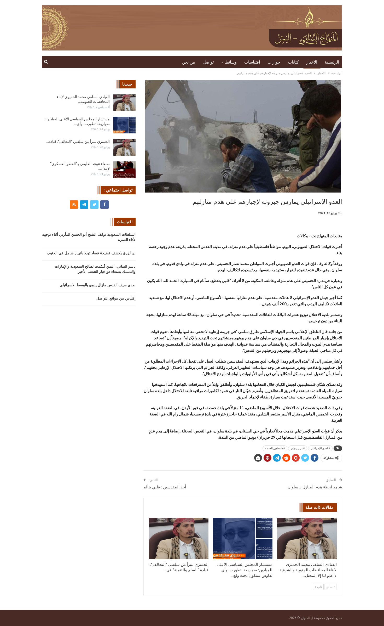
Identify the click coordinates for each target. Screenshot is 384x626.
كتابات (293, 62)
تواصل (208, 62)
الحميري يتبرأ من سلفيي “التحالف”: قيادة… (78, 141)
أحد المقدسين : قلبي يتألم (164, 487)
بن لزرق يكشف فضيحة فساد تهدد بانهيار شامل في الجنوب (91, 253)
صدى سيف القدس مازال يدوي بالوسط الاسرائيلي (98, 285)
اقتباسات (252, 62)
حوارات (273, 62)
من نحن (188, 62)
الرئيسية (332, 62)
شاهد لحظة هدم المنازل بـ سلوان (315, 487)
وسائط (231, 62)
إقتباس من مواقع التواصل (116, 298)
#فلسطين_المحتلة (275, 448)
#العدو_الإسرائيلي (320, 448)
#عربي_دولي (298, 448)
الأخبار (311, 62)
